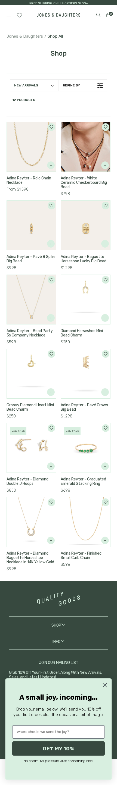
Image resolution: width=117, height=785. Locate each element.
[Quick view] (51, 165)
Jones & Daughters (25, 36)
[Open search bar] (98, 15)
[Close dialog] (104, 685)
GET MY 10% (58, 748)
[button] (51, 127)
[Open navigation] (9, 15)
